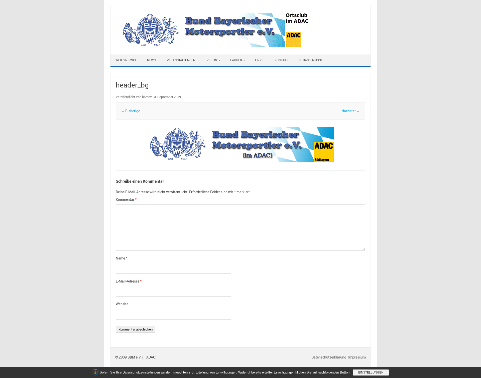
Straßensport (311, 60)
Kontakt (281, 60)
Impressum (357, 357)
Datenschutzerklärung (329, 357)
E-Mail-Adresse (129, 281)
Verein (212, 60)
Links (259, 60)
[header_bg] (240, 144)
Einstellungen (371, 372)
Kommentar (126, 199)
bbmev (147, 96)
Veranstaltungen (181, 60)
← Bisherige (130, 110)
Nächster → (350, 110)
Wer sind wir (125, 60)
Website (122, 304)
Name (121, 258)
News (151, 60)
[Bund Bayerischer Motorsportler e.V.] (213, 46)
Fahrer (236, 60)
